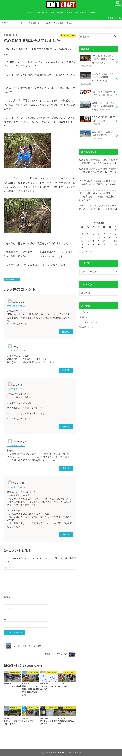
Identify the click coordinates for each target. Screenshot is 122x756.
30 (115, 244)
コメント (9, 567)
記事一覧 (92, 12)
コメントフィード (88, 322)
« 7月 (82, 251)
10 (82, 237)
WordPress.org (86, 327)
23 (115, 241)
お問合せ (83, 12)
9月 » (89, 251)
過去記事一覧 (115, 18)
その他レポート (13, 279)
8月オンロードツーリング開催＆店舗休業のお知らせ (103, 106)
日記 (76, 12)
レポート (68, 12)
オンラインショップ (41, 12)
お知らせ (60, 12)
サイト (7, 620)
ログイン (83, 312)
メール (8, 608)
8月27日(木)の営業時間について (103, 93)
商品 (52, 12)
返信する (66, 332)
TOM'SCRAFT (59, 752)
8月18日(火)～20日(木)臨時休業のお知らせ (103, 135)
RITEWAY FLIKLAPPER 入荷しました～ (104, 120)
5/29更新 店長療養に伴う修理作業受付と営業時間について (97, 61)
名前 (7, 597)
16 (115, 237)
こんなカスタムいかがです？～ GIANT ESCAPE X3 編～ (97, 79)
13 (99, 237)
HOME (29, 12)
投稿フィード (86, 317)
